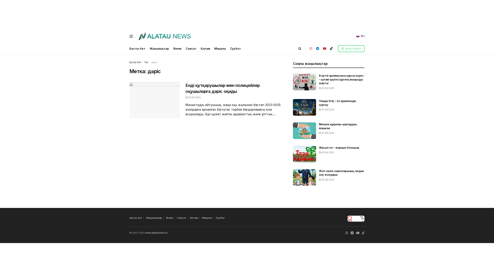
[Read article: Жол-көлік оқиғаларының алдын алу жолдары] (304, 177)
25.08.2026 (327, 88)
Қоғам (205, 48)
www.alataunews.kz (156, 232)
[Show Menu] (131, 36)
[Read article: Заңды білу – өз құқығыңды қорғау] (304, 107)
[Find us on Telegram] (317, 48)
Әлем (177, 48)
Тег (146, 62)
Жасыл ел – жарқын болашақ (339, 147)
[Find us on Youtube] (324, 48)
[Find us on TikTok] (331, 48)
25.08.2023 (194, 97)
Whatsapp (353, 48)
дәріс (154, 62)
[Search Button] (299, 48)
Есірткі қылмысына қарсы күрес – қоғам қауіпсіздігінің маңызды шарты (341, 79)
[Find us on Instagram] (311, 48)
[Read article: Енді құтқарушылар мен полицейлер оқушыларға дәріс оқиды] (154, 100)
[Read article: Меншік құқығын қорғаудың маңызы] (304, 130)
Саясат (191, 48)
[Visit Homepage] (164, 36)
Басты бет (137, 48)
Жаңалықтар (159, 48)
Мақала (220, 48)
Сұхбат (235, 48)
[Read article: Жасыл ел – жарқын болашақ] (304, 154)
